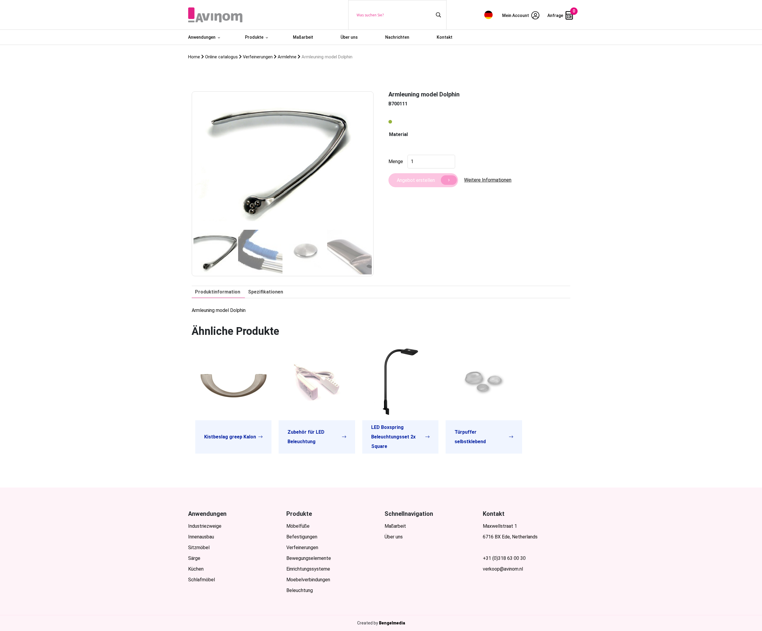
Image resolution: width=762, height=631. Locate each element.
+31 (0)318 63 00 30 (504, 558)
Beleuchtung (299, 590)
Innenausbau (201, 537)
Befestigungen (301, 537)
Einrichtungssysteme (308, 569)
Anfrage (555, 15)
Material (398, 134)
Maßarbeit (303, 37)
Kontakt (444, 37)
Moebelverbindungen (308, 579)
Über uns (349, 37)
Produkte (254, 37)
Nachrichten (397, 37)
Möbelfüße (298, 526)
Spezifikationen (265, 292)
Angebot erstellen (416, 180)
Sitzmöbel (199, 547)
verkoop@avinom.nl (503, 569)
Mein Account (516, 15)
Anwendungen (202, 37)
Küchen (196, 569)
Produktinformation (217, 292)
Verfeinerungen (302, 547)
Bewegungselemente (308, 558)
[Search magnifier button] (438, 15)
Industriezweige (204, 526)
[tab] (217, 292)
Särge (194, 558)
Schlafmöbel (201, 579)
